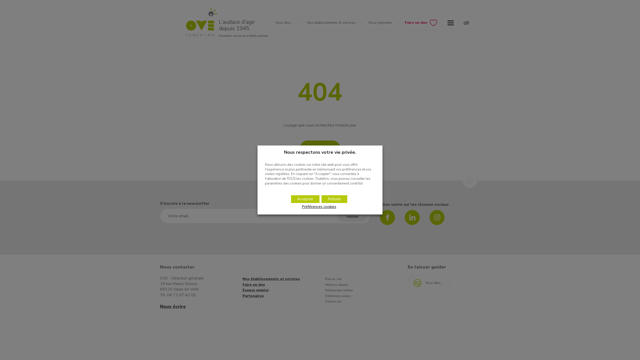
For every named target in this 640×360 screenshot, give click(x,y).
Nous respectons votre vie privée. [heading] (320, 152)
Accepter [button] (305, 199)
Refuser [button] (334, 199)
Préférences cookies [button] (319, 206)
